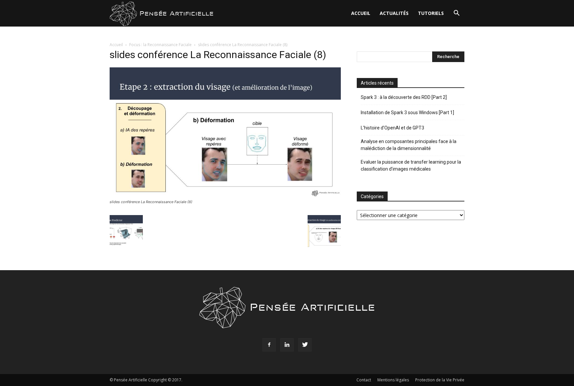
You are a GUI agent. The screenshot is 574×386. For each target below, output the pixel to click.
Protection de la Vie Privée (439, 380)
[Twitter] (305, 344)
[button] (456, 14)
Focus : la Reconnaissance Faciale (160, 44)
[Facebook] (269, 344)
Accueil (360, 13)
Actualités (394, 13)
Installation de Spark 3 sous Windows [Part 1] (407, 112)
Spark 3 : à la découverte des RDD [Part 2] (404, 97)
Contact (363, 380)
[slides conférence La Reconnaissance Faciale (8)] (225, 195)
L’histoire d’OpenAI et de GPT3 (392, 127)
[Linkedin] (287, 344)
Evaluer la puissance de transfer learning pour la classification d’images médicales (411, 165)
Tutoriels (431, 13)
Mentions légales (393, 380)
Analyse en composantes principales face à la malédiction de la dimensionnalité (408, 145)
